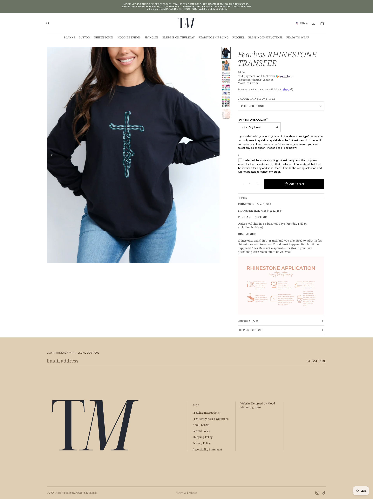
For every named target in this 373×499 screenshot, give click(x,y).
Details (242, 197)
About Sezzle (201, 425)
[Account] (313, 23)
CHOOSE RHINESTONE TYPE (256, 98)
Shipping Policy (203, 437)
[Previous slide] (51, 155)
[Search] (48, 23)
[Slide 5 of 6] (226, 101)
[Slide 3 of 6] (226, 77)
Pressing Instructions (206, 412)
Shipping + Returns (250, 329)
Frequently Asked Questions (210, 418)
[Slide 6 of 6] (226, 114)
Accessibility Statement (207, 449)
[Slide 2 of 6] (226, 65)
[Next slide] (215, 155)
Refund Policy (201, 431)
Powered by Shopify (86, 492)
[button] (281, 76)
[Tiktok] (324, 492)
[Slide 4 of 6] (226, 89)
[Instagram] (317, 492)
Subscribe (316, 360)
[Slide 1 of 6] (226, 53)
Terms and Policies (186, 493)
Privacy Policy (202, 443)
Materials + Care (248, 321)
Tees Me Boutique (64, 492)
